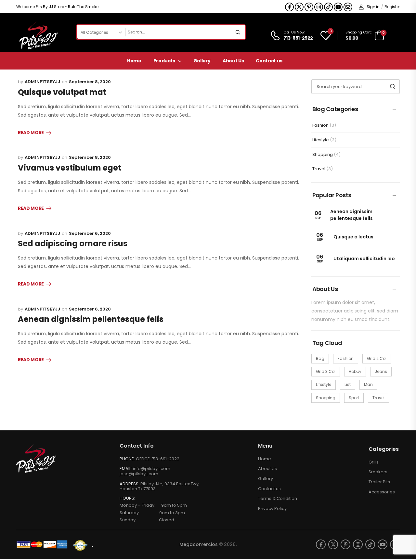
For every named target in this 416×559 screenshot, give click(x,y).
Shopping (322, 154)
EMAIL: (126, 468)
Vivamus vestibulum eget (69, 167)
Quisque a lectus (353, 237)
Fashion (320, 125)
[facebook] (289, 7)
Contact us (269, 60)
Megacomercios (198, 544)
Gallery (202, 60)
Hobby (355, 371)
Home (134, 60)
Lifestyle (320, 140)
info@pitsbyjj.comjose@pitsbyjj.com (145, 471)
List (347, 384)
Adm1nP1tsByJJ (42, 82)
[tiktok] (328, 7)
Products (164, 60)
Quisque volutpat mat (62, 92)
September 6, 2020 (90, 233)
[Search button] (238, 32)
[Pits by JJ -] (39, 35)
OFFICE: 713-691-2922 (157, 459)
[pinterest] (309, 7)
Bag (320, 358)
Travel (318, 169)
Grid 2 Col (376, 358)
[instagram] (318, 7)
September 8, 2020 (90, 82)
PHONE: (127, 459)
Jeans (381, 371)
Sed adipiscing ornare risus (72, 243)
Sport (354, 397)
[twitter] (299, 7)
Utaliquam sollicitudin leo (364, 258)
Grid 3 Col (325, 371)
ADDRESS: (129, 484)
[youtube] (338, 7)
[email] (348, 7)
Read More (31, 133)
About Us (233, 60)
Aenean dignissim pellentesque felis (90, 319)
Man (368, 384)
